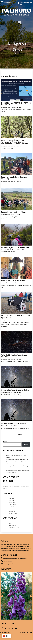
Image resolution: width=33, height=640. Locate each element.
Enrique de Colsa (6, 107)
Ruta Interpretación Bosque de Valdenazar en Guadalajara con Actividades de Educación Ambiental (17, 461)
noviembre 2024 (13, 513)
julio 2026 (11, 498)
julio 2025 (11, 507)
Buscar (5, 441)
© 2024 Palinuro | (5, 632)
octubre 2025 (12, 504)
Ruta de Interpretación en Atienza (14, 468)
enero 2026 (12, 502)
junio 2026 (11, 500)
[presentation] (2, 596)
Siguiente (19, 434)
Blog (10, 523)
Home (12, 54)
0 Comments (18, 107)
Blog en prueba (12, 525)
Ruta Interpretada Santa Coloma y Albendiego (17, 466)
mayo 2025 (12, 509)
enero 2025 (12, 511)
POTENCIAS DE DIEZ (14, 527)
